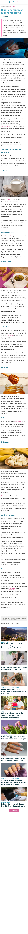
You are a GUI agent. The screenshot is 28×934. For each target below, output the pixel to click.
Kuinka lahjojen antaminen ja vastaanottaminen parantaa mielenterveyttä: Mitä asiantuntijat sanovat (12, 715)
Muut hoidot (13, 6)
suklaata (18, 421)
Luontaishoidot (5, 6)
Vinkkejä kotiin (5, 802)
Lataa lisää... (14, 810)
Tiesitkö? (4, 711)
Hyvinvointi (4, 666)
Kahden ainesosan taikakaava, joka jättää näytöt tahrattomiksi (13, 805)
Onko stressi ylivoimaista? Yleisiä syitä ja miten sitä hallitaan (14, 669)
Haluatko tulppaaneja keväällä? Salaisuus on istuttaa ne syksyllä (13, 738)
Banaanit (4, 496)
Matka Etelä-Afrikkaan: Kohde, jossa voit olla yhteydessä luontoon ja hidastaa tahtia (13, 646)
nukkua (10, 335)
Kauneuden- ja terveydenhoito (10, 687)
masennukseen (6, 126)
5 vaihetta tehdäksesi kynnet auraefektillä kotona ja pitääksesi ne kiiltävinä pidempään (13, 782)
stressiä (12, 588)
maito (8, 199)
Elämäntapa (4, 642)
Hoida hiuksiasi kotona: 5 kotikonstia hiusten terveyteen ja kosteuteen (13, 691)
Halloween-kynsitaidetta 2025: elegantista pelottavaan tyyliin (13, 759)
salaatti (11, 236)
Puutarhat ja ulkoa (6, 735)
